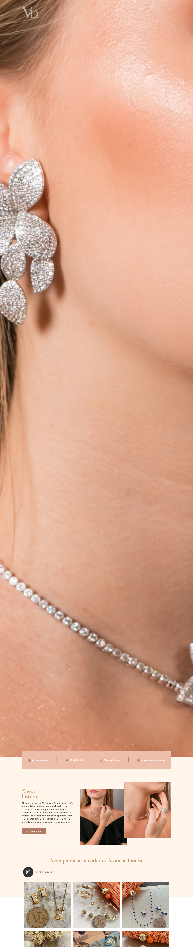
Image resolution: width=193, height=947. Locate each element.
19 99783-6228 (76, 760)
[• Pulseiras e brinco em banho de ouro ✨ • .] (96, 905)
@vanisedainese (40, 760)
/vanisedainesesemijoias (152, 760)
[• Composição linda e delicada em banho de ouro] (145, 905)
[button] (34, 831)
